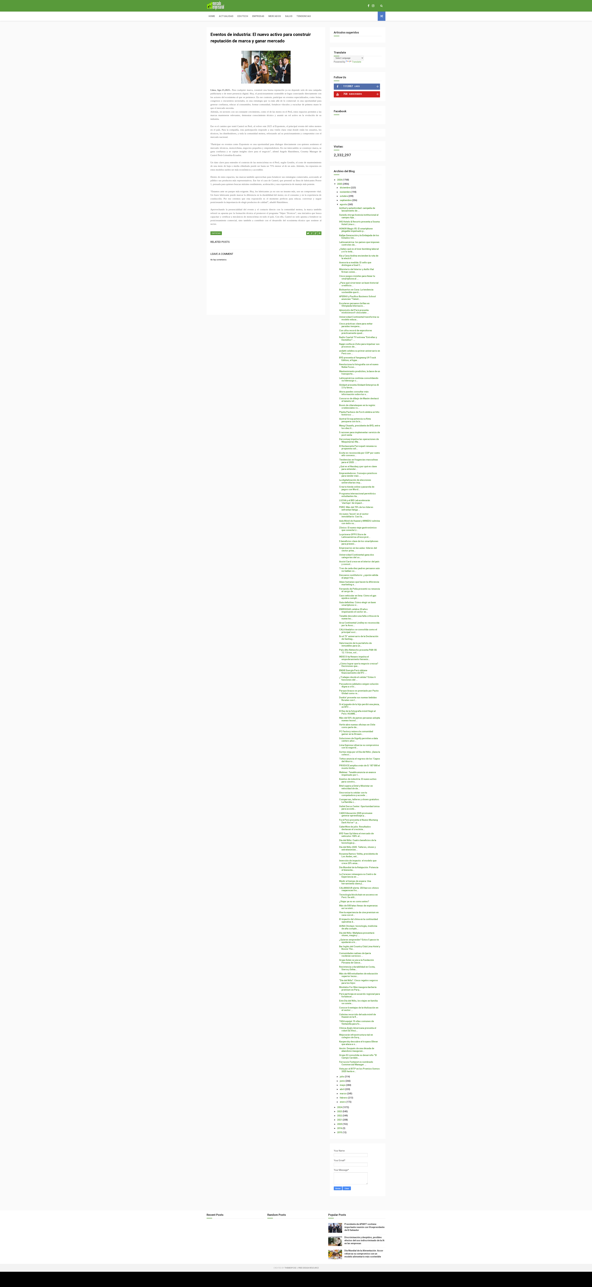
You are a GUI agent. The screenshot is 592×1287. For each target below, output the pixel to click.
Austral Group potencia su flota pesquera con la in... (355, 420)
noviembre (345, 192)
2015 (340, 1132)
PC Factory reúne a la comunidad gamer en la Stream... (356, 732)
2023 (340, 1111)
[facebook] (368, 6)
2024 (340, 1107)
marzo (343, 1093)
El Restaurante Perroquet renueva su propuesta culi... (358, 447)
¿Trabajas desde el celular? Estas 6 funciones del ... (357, 678)
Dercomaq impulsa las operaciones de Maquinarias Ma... (359, 440)
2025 (340, 184)
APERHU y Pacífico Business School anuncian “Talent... (357, 297)
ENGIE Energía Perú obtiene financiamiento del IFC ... (353, 671)
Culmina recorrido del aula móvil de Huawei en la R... (357, 1015)
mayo (343, 1085)
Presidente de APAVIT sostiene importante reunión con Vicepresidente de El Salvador (364, 1227)
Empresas (258, 16)
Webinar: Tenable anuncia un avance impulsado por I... (357, 773)
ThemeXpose (290, 1267)
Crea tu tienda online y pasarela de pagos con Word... (356, 488)
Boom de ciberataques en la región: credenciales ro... (357, 406)
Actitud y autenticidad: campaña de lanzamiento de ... (357, 209)
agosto (344, 204)
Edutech (242, 16)
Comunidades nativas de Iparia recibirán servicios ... (355, 954)
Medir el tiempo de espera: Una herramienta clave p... (355, 882)
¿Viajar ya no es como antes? (354, 901)
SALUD (289, 16)
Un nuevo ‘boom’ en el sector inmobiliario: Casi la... (354, 515)
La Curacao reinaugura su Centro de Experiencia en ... (357, 875)
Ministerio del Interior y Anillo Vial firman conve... (356, 270)
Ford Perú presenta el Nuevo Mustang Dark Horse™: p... (358, 821)
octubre (344, 196)
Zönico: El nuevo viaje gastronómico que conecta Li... (358, 529)
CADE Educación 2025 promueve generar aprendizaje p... (355, 814)
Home (212, 16)
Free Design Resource (308, 1267)
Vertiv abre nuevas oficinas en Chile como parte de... (357, 726)
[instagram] (373, 6)
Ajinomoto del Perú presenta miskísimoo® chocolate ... (354, 311)
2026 (340, 180)
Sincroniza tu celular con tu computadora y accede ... (353, 793)
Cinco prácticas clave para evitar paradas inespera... (356, 325)
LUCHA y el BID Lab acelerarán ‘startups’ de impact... (354, 501)
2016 (340, 1128)
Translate (356, 62)
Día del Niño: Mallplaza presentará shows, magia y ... (356, 934)
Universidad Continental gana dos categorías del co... (356, 556)
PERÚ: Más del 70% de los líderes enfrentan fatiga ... (356, 508)
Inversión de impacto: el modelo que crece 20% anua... (357, 861)
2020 (340, 1124)
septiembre (346, 200)
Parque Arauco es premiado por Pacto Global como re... (359, 692)
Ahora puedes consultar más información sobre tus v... (354, 393)
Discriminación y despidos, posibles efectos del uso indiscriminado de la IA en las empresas (364, 1240)
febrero (344, 1097)
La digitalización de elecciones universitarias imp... (355, 481)
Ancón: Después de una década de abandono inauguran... (356, 1049)
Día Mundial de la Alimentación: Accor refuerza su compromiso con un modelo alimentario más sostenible (363, 1253)
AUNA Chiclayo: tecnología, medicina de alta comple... (358, 927)
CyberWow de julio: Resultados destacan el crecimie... (355, 828)
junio (342, 1081)
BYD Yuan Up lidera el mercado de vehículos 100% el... (356, 834)
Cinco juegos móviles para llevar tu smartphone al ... (357, 277)
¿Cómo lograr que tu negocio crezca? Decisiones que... (358, 664)
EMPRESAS (216, 233)
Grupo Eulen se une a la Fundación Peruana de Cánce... (356, 961)
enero (343, 1102)
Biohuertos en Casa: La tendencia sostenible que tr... (356, 291)
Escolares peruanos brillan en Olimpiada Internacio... (354, 304)
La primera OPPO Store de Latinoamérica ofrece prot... (354, 535)
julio (342, 1076)
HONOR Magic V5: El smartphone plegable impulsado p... (356, 229)
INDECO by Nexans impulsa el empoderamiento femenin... (354, 658)
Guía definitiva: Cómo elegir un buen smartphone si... (357, 603)
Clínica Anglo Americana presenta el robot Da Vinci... (357, 1029)
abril (342, 1089)
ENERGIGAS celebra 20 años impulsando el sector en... (353, 610)
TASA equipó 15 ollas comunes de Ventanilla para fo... (356, 1022)
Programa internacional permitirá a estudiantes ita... (357, 494)
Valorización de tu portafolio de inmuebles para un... (355, 644)
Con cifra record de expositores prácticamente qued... (355, 331)
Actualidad (226, 16)
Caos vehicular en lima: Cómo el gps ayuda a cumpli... (357, 596)
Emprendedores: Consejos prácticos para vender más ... (358, 474)
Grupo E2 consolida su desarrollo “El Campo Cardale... (358, 1056)
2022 (340, 1115)
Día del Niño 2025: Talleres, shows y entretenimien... (357, 848)
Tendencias (303, 16)
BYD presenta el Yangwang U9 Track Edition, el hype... (357, 358)
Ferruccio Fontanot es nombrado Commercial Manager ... (356, 1063)
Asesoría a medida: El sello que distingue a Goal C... (355, 263)
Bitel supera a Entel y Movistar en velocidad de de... (356, 787)
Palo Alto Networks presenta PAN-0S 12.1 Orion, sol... (358, 651)
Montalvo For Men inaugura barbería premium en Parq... (357, 988)
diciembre (345, 187)
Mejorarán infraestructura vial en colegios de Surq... (356, 1036)
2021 (340, 1120)
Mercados (274, 16)
